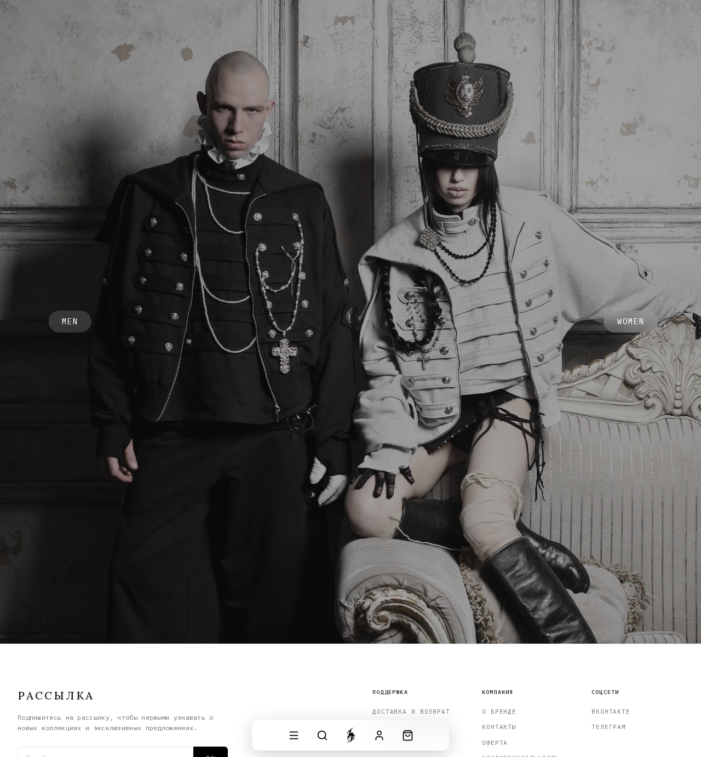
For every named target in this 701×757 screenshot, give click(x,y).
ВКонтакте (610, 711)
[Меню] (293, 735)
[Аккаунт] (379, 735)
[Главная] (350, 735)
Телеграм (608, 727)
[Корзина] (407, 735)
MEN (70, 321)
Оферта (495, 743)
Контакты (499, 727)
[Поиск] (322, 735)
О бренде (499, 711)
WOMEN (631, 321)
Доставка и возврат (411, 711)
